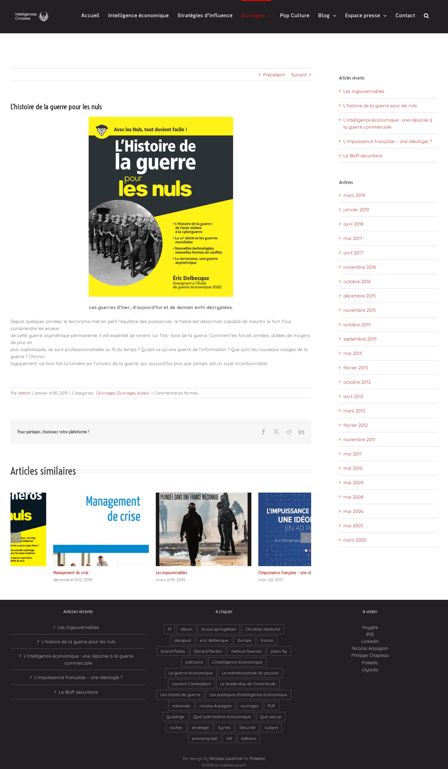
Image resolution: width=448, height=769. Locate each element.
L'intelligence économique (237, 662)
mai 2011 (352, 453)
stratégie (200, 727)
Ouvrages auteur (133, 393)
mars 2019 (354, 195)
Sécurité (247, 727)
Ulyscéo (370, 669)
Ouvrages (105, 393)
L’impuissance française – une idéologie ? (250, 572)
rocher (176, 727)
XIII (229, 738)
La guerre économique (191, 672)
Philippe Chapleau (370, 655)
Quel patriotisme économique (222, 716)
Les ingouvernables (128, 572)
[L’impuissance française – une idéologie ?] (263, 495)
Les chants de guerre (180, 694)
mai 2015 (352, 353)
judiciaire (194, 662)
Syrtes (224, 727)
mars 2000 (354, 540)
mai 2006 (353, 511)
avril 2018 (353, 224)
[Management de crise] (58, 495)
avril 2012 (353, 396)
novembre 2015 (359, 310)
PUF (271, 705)
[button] (426, 15)
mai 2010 (353, 468)
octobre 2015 (357, 324)
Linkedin (370, 641)
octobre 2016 (357, 281)
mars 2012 (354, 410)
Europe (245, 640)
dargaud (182, 640)
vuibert (271, 727)
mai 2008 (353, 497)
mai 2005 (353, 525)
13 (169, 629)
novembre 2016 (359, 267)
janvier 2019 (356, 209)
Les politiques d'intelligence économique (248, 694)
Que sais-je (270, 716)
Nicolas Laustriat (226, 758)
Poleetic (370, 662)
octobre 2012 (357, 382)
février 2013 (355, 367)
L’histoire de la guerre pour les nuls (380, 105)
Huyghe (370, 627)
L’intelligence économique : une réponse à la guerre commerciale (78, 659)
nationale (181, 705)
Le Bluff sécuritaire (362, 155)
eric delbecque (214, 640)
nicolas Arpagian (216, 705)
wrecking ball (204, 738)
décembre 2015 (359, 295)
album (186, 629)
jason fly (279, 651)
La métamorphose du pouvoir (250, 672)
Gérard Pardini (208, 651)
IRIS (370, 634)
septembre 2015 (360, 339)
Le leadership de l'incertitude (248, 683)
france (267, 640)
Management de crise (28, 572)
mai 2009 (353, 482)
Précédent (274, 74)
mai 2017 (352, 238)
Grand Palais (173, 651)
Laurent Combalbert (191, 683)
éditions (248, 738)
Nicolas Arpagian (370, 648)
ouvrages (250, 705)
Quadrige (175, 716)
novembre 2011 (359, 439)
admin (24, 393)
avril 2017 (353, 252)
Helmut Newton (246, 651)
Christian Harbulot (262, 629)
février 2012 (355, 425)
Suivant (299, 74)
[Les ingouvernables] (161, 495)
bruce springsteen (219, 629)
